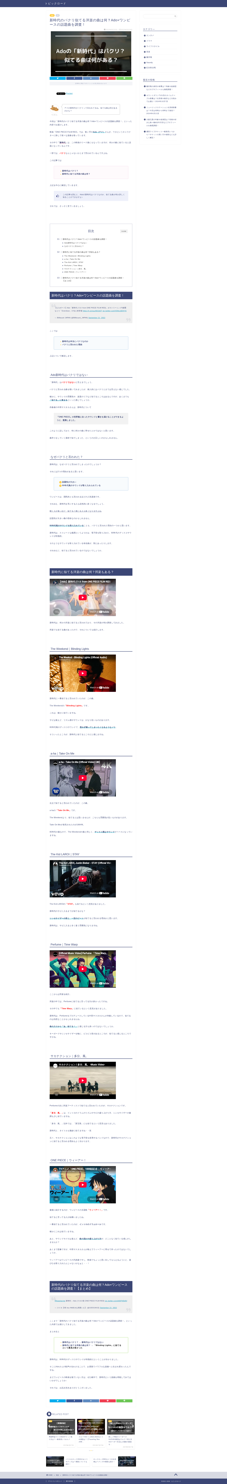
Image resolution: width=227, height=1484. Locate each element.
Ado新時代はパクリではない (75, 243)
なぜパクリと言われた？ (74, 246)
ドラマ (149, 41)
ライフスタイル (153, 46)
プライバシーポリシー (55, 1481)
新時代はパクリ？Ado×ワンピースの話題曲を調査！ (85, 239)
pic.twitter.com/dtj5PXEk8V (116, 1301)
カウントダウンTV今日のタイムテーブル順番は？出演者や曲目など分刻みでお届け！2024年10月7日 (161, 98)
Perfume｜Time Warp (73, 265)
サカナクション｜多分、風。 (75, 269)
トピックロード (55, 3)
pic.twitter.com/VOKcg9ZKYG (115, 311)
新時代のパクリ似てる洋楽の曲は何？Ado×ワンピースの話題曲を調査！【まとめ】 (93, 279)
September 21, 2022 (96, 318)
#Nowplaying (60, 1301)
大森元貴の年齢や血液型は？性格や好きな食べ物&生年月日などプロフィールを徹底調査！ (161, 122)
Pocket (69, 93)
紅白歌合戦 (151, 68)
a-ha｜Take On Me (72, 259)
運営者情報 (69, 1481)
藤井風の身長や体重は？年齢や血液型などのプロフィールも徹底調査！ (161, 87)
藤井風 (149, 57)
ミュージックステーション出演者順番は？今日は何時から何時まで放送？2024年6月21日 (161, 110)
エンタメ (150, 35)
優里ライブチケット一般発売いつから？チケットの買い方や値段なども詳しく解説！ (161, 135)
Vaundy (149, 62)
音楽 (52, 15)
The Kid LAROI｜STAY (73, 262)
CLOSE (124, 231)
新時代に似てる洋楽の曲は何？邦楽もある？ (81, 252)
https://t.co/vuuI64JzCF (92, 311)
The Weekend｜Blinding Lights (77, 256)
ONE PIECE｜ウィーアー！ (75, 272)
